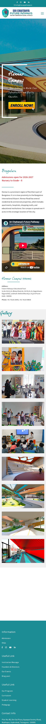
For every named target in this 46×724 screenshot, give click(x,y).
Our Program (7, 691)
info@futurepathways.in (23, 5)
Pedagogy (6, 704)
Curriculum (6, 695)
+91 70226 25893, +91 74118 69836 (19, 300)
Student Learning (9, 700)
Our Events (6, 671)
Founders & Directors (10, 667)
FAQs (4, 643)
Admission (6, 638)
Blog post (6, 676)
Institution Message (10, 662)
